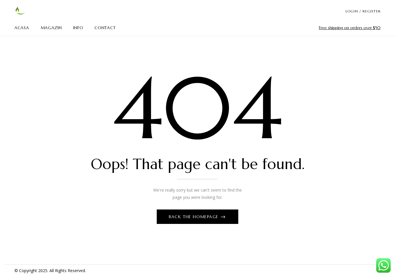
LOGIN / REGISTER (363, 11)
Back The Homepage (194, 216)
